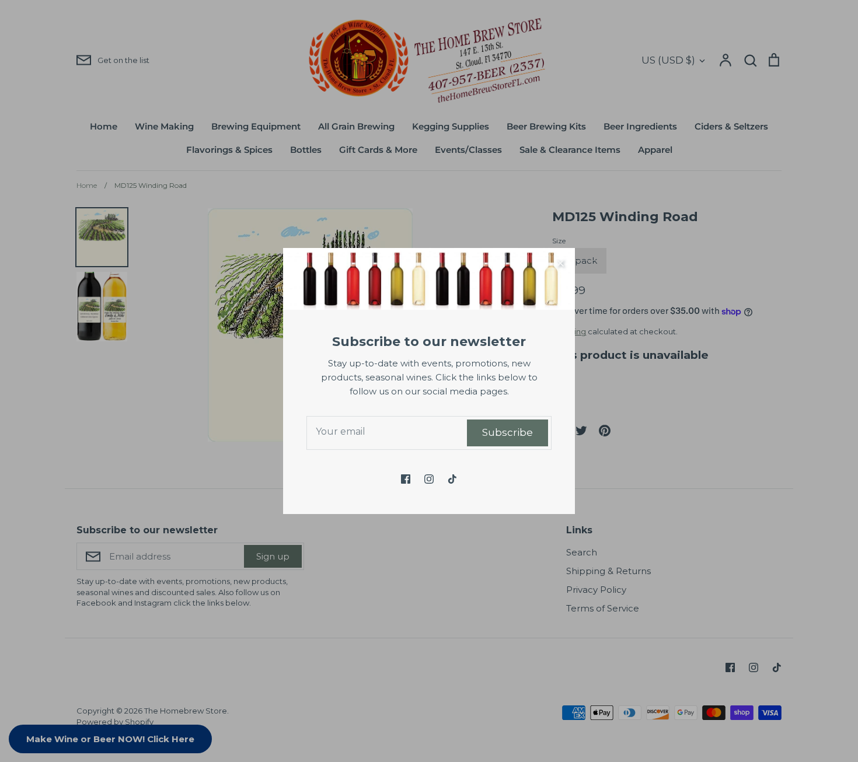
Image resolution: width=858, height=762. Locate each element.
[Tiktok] (452, 479)
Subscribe (507, 432)
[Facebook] (405, 479)
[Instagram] (429, 479)
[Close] (560, 262)
